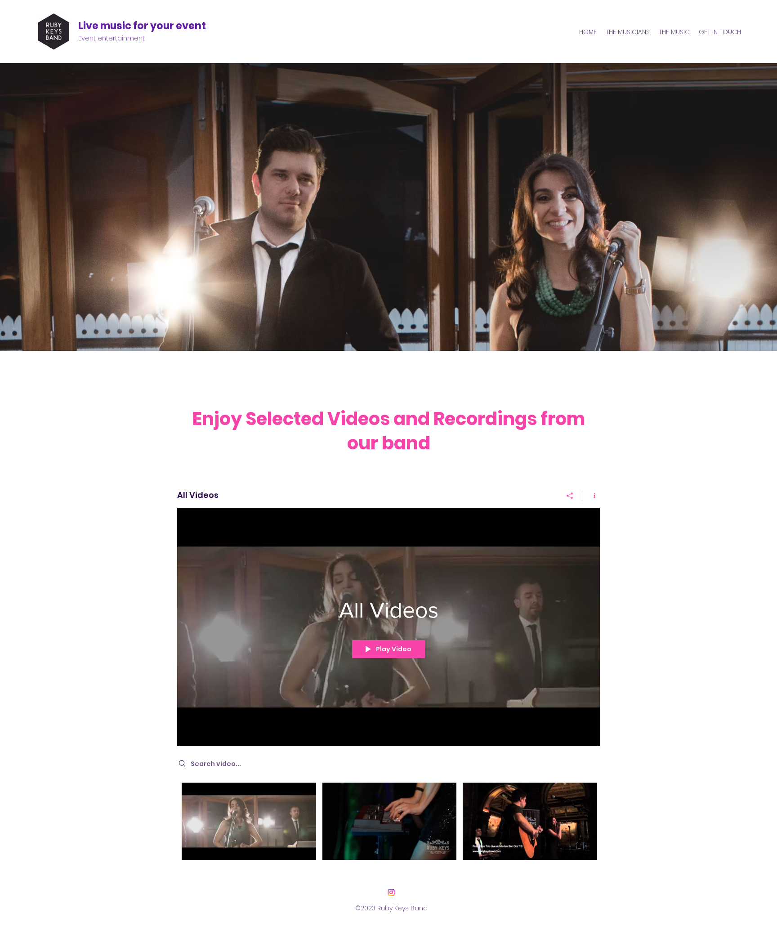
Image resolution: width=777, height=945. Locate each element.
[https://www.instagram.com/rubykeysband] (391, 892)
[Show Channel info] (591, 495)
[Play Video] (249, 821)
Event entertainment (111, 38)
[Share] (570, 495)
